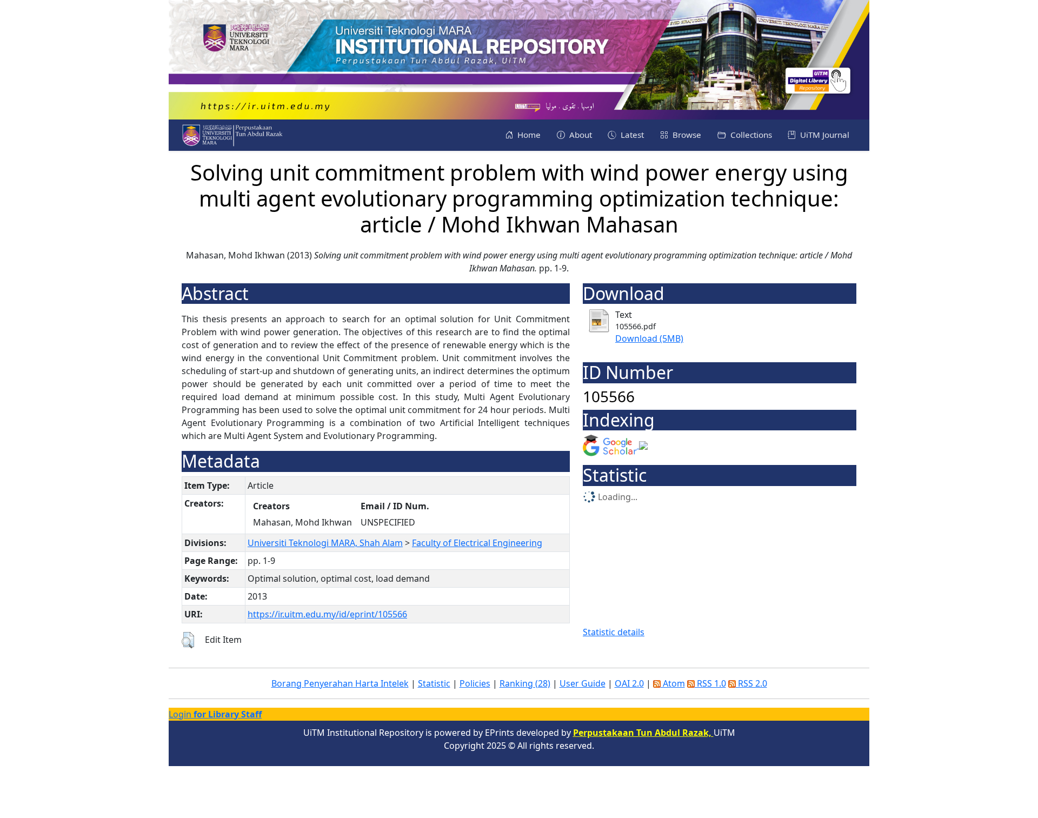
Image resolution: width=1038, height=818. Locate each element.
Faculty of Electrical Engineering (477, 543)
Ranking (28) (525, 683)
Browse (685, 134)
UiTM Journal (823, 134)
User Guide (583, 683)
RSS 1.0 (710, 683)
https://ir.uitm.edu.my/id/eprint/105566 (327, 614)
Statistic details (613, 632)
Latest (631, 134)
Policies (475, 683)
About (579, 134)
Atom (673, 683)
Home (528, 134)
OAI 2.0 (629, 683)
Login (215, 714)
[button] (188, 640)
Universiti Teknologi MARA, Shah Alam (325, 543)
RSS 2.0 (751, 683)
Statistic (434, 683)
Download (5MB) (649, 338)
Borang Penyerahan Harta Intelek (340, 683)
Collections (750, 134)
